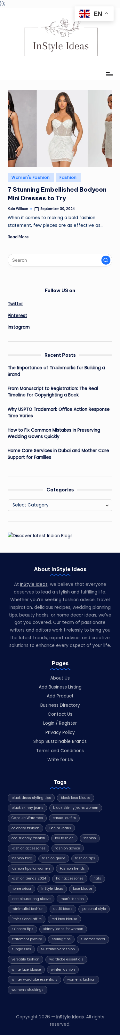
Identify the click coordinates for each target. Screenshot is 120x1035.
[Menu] (109, 74)
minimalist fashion (28, 908)
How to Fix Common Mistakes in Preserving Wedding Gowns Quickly (54, 433)
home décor (21, 888)
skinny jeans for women (63, 929)
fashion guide (53, 858)
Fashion (68, 177)
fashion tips (85, 858)
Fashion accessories (28, 848)
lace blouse (82, 888)
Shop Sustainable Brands (60, 741)
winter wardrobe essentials (34, 979)
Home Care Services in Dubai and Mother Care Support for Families (58, 454)
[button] (105, 260)
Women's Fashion (31, 177)
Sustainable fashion (58, 949)
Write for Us (60, 760)
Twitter (15, 304)
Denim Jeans (60, 828)
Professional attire (27, 919)
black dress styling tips (31, 797)
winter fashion (63, 969)
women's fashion (81, 979)
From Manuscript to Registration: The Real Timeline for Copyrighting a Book (53, 392)
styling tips (61, 939)
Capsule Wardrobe (27, 818)
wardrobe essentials (66, 959)
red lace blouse (64, 919)
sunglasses (21, 949)
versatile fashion (25, 959)
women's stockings (28, 989)
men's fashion (72, 898)
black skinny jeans (27, 807)
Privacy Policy (60, 732)
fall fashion (64, 838)
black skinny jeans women (75, 807)
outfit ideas (62, 908)
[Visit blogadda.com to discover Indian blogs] (40, 535)
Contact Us (60, 714)
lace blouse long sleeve (31, 898)
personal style (94, 908)
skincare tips (22, 929)
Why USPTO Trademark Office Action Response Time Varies (59, 412)
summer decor (93, 939)
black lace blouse (75, 797)
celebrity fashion (25, 828)
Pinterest (17, 316)
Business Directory (60, 705)
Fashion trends (72, 868)
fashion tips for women (31, 868)
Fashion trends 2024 (29, 878)
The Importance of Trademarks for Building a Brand (56, 371)
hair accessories (70, 878)
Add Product (60, 696)
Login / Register (60, 723)
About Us (60, 678)
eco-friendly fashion (28, 838)
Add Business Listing (60, 687)
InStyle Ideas (34, 584)
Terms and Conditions (60, 751)
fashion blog (22, 858)
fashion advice (67, 848)
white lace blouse (26, 969)
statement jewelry (27, 939)
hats (97, 878)
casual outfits (64, 818)
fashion (90, 838)
